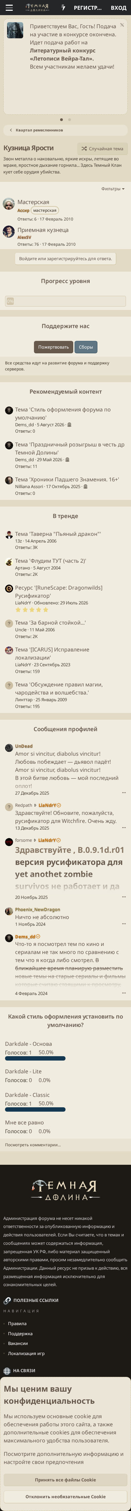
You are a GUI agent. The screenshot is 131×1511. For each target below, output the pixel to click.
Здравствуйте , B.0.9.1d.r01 (70, 849)
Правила (17, 1323)
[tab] (61, 120)
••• (124, 792)
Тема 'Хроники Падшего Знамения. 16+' (67, 479)
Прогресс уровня (65, 281)
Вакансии (18, 1343)
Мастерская (33, 202)
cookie (82, 1416)
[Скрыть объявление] (121, 25)
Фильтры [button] (111, 189)
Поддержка (20, 1333)
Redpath (23, 805)
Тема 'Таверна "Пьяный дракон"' (58, 534)
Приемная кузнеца (43, 230)
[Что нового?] (63, 7)
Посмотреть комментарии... (33, 1145)
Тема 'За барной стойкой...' (50, 622)
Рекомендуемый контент (66, 391)
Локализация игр (26, 1353)
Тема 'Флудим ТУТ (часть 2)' (50, 560)
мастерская (44, 210)
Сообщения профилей (65, 729)
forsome (23, 840)
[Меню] (9, 7)
